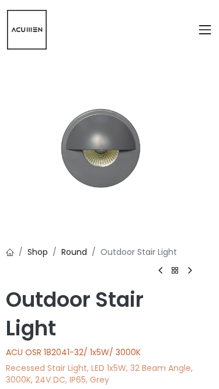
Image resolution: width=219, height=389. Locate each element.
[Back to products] (175, 271)
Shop (37, 252)
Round (74, 252)
